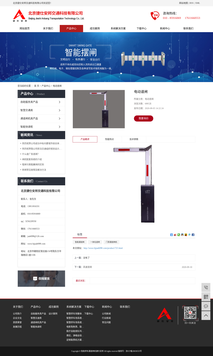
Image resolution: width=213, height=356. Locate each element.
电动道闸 (57, 86)
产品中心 (71, 28)
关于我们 (48, 28)
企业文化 (17, 318)
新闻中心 (165, 28)
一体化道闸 (95, 242)
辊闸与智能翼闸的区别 (33, 164)
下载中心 (142, 28)
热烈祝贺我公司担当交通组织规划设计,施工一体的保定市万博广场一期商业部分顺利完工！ (42, 149)
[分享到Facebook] (193, 235)
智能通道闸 (79, 242)
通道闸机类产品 (29, 118)
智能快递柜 (26, 126)
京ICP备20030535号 (134, 351)
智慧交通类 (26, 110)
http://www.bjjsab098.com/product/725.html (103, 248)
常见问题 (106, 322)
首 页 (36, 86)
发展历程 (17, 327)
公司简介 (17, 313)
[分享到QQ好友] (182, 235)
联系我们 (188, 28)
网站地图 (183, 3)
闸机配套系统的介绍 (32, 159)
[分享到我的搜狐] (186, 235)
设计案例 (53, 313)
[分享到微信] (178, 235)
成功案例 (95, 28)
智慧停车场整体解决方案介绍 (75, 313)
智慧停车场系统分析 (75, 318)
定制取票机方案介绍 (75, 340)
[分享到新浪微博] (175, 235)
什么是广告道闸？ (31, 154)
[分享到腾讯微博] (189, 235)
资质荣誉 (17, 322)
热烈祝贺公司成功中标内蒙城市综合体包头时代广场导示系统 (42, 143)
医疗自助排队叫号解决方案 (75, 331)
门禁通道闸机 (111, 242)
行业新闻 (106, 318)
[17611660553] (205, 287)
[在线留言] (205, 306)
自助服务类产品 (29, 102)
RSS (192, 3)
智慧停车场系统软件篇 (75, 322)
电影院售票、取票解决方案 (75, 327)
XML (197, 3)
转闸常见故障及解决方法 (34, 170)
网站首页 (25, 28)
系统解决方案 (118, 28)
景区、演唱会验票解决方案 (75, 335)
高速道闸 (87, 267)
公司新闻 (106, 313)
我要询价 (144, 118)
